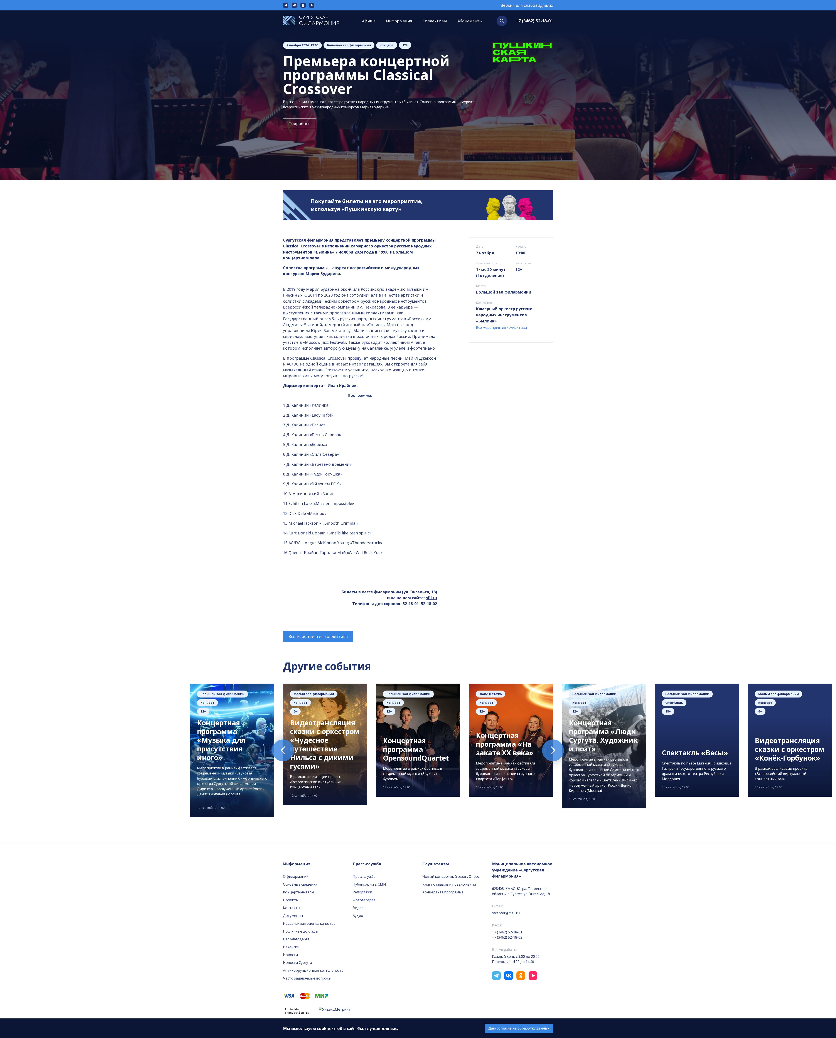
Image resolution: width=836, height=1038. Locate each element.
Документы (293, 915)
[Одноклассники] (303, 5)
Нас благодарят (296, 939)
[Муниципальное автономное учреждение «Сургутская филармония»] (315, 21)
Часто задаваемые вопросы (307, 978)
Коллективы (435, 20)
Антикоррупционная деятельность (313, 970)
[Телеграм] (285, 5)
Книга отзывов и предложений (449, 884)
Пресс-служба (364, 876)
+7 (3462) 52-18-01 (534, 21)
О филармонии (295, 876)
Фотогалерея (364, 900)
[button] (502, 21)
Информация (399, 20)
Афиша (369, 20)
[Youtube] (311, 5)
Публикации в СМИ (369, 884)
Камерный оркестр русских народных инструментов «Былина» (504, 315)
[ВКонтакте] (294, 5)
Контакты (291, 907)
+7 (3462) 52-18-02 (507, 937)
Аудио (358, 915)
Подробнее (299, 123)
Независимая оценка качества (309, 923)
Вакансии (291, 947)
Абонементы (470, 20)
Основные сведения (300, 884)
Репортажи (362, 892)
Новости (290, 954)
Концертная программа (443, 892)
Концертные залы (298, 892)
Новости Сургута (297, 962)
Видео (358, 907)
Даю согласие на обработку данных (518, 1028)
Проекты (290, 900)
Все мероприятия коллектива (318, 636)
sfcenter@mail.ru (506, 913)
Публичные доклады (300, 931)
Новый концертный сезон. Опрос (450, 876)
